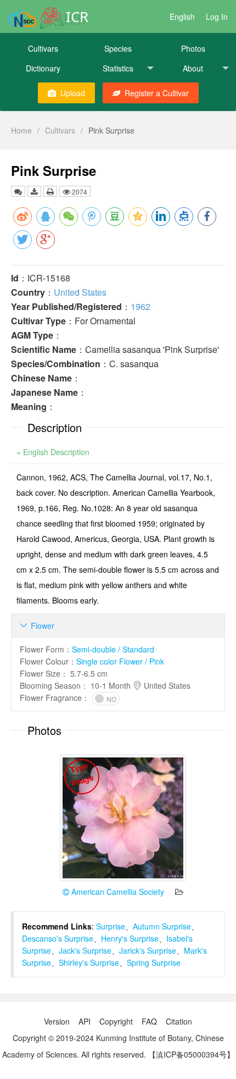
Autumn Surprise (162, 926)
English (182, 16)
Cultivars (43, 48)
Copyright (116, 1021)
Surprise (110, 926)
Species (118, 48)
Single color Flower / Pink (120, 661)
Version (57, 1021)
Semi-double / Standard (113, 649)
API (84, 1021)
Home (21, 130)
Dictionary (43, 68)
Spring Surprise (154, 962)
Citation (179, 1021)
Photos (193, 48)
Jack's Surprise (85, 950)
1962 (140, 306)
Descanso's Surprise (57, 938)
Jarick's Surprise (147, 950)
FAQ (149, 1021)
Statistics (118, 68)
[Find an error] (18, 191)
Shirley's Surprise (89, 962)
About (193, 68)
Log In (217, 16)
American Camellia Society (116, 891)
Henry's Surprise (130, 938)
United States (80, 292)
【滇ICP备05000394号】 (191, 1054)
